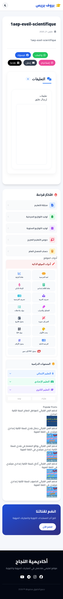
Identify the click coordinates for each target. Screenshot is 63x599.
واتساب (38, 55)
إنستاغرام (45, 63)
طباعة (13, 63)
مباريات (43, 398)
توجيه (19, 398)
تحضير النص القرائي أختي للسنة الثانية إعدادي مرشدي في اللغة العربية (31, 465)
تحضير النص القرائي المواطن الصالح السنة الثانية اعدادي (34, 412)
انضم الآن (47, 527)
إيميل (28, 63)
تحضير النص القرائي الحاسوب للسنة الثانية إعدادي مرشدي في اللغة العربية (34, 483)
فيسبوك (21, 55)
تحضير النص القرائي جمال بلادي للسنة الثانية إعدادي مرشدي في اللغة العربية (32, 430)
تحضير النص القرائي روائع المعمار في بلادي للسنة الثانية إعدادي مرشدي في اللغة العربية (33, 448)
